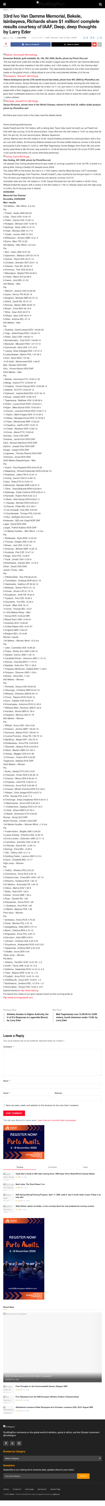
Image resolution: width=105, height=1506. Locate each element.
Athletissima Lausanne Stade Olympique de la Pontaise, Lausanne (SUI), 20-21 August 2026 (54, 1407)
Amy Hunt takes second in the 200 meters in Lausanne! (28, 1376)
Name (6, 1080)
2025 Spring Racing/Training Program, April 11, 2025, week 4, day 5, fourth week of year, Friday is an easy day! (58, 1195)
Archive (6, 1489)
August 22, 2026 (13, 1379)
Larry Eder (21, 37)
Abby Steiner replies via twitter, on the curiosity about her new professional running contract (55, 1206)
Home (5, 9)
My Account (42, 1489)
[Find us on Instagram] (19, 1443)
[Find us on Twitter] (12, 1443)
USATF (74, 37)
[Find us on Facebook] (5, 1443)
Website (58, 1093)
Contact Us (17, 1489)
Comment (8, 1046)
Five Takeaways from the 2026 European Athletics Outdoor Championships (47, 1396)
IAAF (12, 9)
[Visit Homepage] (52, 4)
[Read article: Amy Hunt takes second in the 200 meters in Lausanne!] (52, 1347)
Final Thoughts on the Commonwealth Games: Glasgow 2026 (41, 1386)
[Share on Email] (94, 44)
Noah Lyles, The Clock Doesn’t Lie (30, 1184)
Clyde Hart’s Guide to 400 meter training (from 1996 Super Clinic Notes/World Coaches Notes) (55, 1173)
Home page (29, 1489)
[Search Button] (100, 4)
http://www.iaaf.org (29, 990)
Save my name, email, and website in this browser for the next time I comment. (42, 1105)
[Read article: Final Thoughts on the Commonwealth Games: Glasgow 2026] (8, 1389)
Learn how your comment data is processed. (57, 1120)
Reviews (54, 37)
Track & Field (64, 37)
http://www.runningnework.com (18, 997)
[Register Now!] (23, 1141)
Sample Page (55, 1489)
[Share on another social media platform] (99, 44)
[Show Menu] (4, 4)
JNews (11, 1494)
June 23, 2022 (37, 37)
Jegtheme (56, 1494)
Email (6, 1093)
